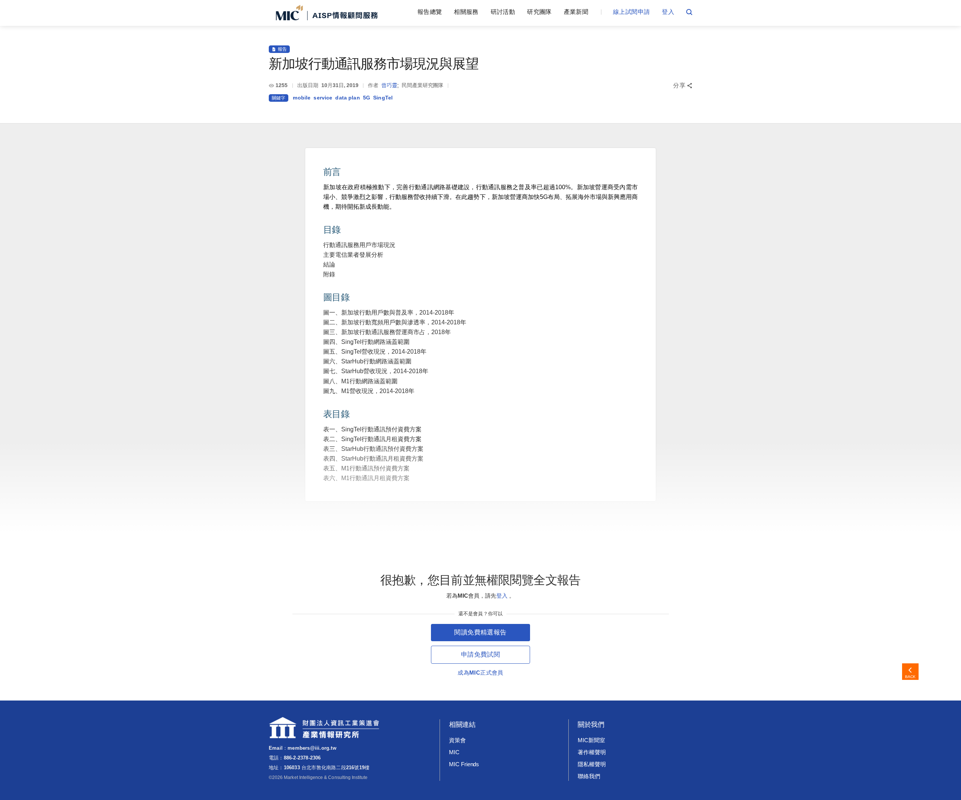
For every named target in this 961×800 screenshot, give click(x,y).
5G (366, 98)
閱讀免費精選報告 (480, 632)
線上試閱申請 (631, 12)
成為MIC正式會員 (480, 672)
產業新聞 (576, 12)
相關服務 (466, 12)
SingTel (383, 98)
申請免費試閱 (480, 654)
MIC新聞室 (591, 740)
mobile (301, 98)
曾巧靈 (389, 85)
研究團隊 (539, 12)
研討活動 (503, 12)
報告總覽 (429, 12)
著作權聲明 (592, 752)
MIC (454, 752)
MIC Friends (464, 764)
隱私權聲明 (592, 764)
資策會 (457, 740)
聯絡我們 (589, 776)
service (322, 98)
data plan (347, 98)
